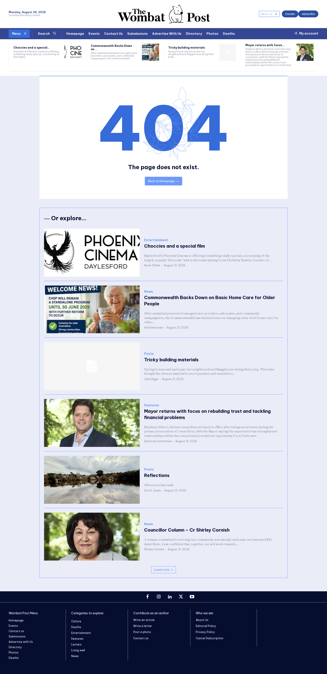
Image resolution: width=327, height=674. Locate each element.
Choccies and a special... (31, 47)
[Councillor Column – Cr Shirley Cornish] (92, 537)
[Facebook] (147, 596)
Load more (162, 570)
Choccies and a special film (174, 246)
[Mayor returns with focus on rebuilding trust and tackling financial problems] (305, 52)
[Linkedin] (169, 596)
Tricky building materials (186, 47)
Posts (149, 354)
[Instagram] (158, 596)
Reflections (157, 475)
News (148, 292)
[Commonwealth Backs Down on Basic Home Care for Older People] (150, 52)
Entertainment (156, 240)
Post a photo (142, 632)
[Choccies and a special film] (73, 52)
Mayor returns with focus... (265, 45)
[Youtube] (192, 596)
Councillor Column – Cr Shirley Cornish (187, 530)
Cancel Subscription (209, 638)
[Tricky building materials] (227, 52)
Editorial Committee (158, 441)
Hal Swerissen (153, 327)
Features (151, 405)
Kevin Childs (152, 265)
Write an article (144, 620)
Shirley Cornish (154, 549)
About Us (202, 620)
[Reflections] (92, 480)
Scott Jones (152, 490)
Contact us (141, 638)
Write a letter (142, 626)
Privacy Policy (205, 632)
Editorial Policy (206, 626)
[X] (180, 596)
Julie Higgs (151, 379)
